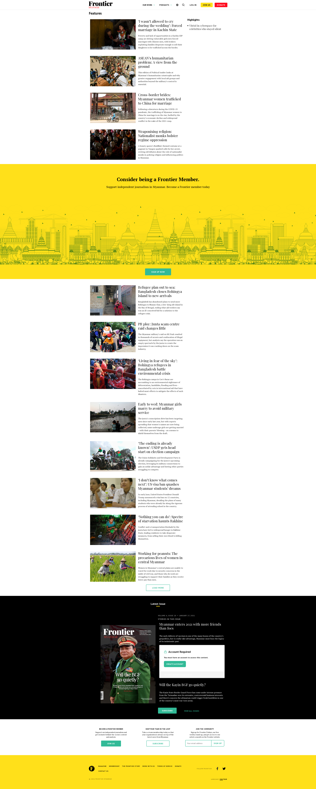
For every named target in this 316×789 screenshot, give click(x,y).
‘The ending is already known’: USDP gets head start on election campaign (158, 447)
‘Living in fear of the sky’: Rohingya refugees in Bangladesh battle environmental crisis (157, 367)
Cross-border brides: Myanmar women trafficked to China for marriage (159, 98)
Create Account (175, 664)
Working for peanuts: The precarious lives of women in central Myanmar (160, 557)
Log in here (187, 674)
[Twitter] (224, 769)
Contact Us (103, 771)
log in (193, 5)
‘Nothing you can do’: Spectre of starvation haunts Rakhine (160, 518)
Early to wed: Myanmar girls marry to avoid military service (160, 408)
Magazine (102, 766)
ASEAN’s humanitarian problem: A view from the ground (157, 62)
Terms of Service (164, 766)
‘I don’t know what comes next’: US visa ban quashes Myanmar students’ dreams (159, 484)
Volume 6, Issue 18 (167, 615)
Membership (114, 766)
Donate (221, 5)
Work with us (148, 766)
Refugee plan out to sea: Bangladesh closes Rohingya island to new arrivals (160, 291)
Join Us (206, 5)
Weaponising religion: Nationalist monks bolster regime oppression (158, 135)
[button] (221, 779)
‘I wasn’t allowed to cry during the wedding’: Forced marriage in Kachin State (160, 25)
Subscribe (158, 743)
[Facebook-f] (217, 769)
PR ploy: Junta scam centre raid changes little (158, 326)
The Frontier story (131, 766)
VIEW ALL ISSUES (191, 711)
